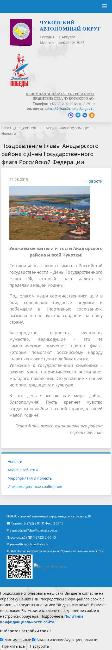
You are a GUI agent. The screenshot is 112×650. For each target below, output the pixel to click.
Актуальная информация (68, 127)
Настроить (39, 646)
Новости (8, 133)
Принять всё (13, 646)
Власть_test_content (18, 127)
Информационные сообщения (35, 486)
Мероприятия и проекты (30, 478)
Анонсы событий (23, 469)
